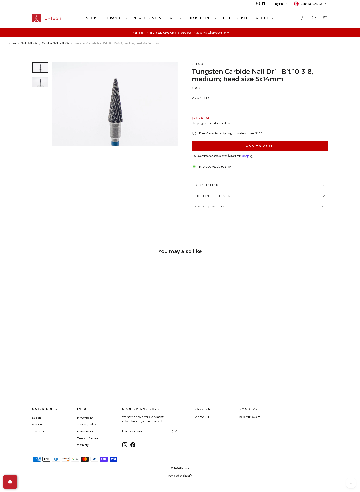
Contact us (38, 431)
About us (37, 424)
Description (207, 185)
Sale (173, 18)
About (263, 18)
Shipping (197, 123)
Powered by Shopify (180, 475)
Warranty (82, 445)
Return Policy (85, 431)
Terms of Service (87, 438)
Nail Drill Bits (29, 43)
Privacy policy (85, 417)
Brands (115, 18)
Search (36, 417)
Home (12, 43)
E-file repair (236, 18)
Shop (92, 18)
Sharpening (201, 18)
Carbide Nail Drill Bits (55, 43)
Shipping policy (86, 424)
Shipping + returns (214, 196)
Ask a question (210, 206)
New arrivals (147, 18)
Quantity (201, 97)
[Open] (10, 482)
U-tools (200, 64)
